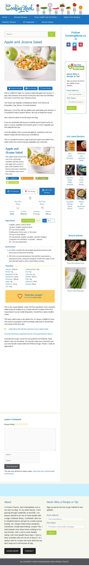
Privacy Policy (62, 562)
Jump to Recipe (16, 88)
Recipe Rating (9, 424)
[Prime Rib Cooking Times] (75, 260)
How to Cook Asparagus (75, 291)
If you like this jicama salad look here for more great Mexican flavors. (28, 334)
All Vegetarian (29, 22)
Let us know (28, 297)
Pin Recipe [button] (31, 191)
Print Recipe (31, 88)
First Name (71, 98)
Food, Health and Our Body (45, 17)
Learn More (12, 551)
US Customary (28, 221)
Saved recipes (47, 22)
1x (44, 221)
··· (53, 221)
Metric (38, 221)
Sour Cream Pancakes (70, 156)
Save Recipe (46, 88)
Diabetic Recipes (9, 22)
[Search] (51, 34)
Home (4, 17)
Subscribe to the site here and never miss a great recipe (28, 329)
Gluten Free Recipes (72, 17)
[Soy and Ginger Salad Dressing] (73, 175)
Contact (29, 551)
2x (49, 221)
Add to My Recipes (48, 191)
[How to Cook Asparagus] (75, 287)
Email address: (73, 90)
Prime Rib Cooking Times (75, 263)
